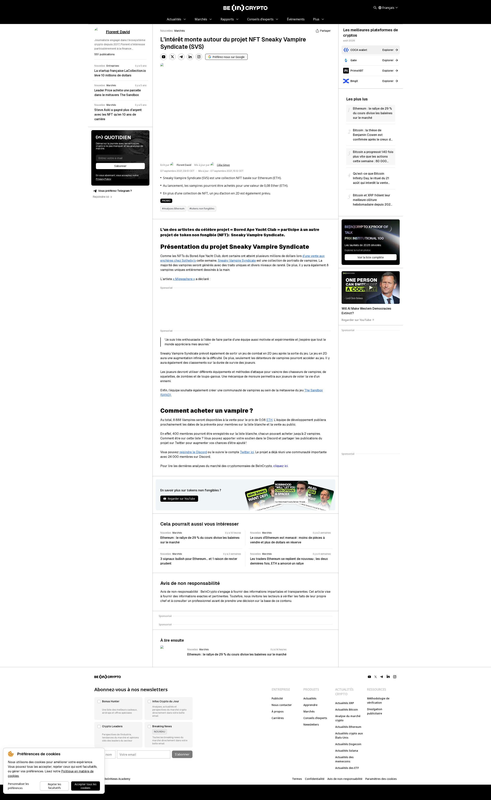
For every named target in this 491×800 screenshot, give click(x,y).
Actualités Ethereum (348, 727)
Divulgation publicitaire (374, 711)
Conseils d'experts (315, 718)
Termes (297, 779)
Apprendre (310, 705)
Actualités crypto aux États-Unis (349, 735)
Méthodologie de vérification (378, 700)
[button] (118, 708)
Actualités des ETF (347, 768)
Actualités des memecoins (344, 759)
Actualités (309, 698)
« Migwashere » (184, 279)
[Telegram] (181, 57)
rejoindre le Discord (193, 452)
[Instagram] (199, 57)
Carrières (278, 718)
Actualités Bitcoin (346, 709)
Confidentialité (314, 779)
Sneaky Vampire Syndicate (237, 261)
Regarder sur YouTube (356, 319)
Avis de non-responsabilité (344, 779)
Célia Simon (223, 165)
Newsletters (311, 724)
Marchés (179, 30)
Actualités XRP (344, 703)
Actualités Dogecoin (348, 744)
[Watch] (371, 287)
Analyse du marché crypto (347, 718)
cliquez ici (280, 466)
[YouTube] (163, 57)
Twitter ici (247, 452)
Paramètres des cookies (381, 779)
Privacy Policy (103, 179)
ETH (269, 420)
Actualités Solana (346, 750)
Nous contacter (282, 705)
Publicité (277, 698)
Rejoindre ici (101, 196)
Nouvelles (166, 30)
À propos (277, 711)
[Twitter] (172, 57)
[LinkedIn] (190, 57)
